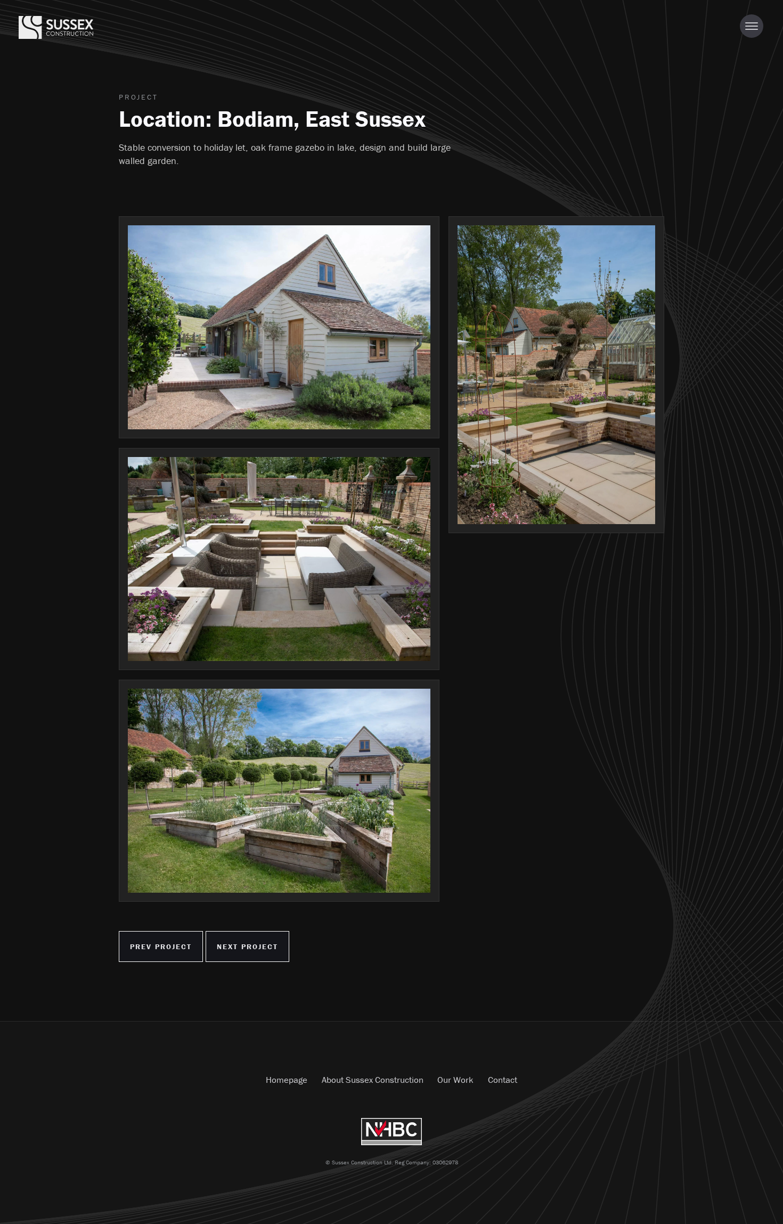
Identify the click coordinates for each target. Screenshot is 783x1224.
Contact (502, 1080)
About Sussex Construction (372, 1080)
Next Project (247, 946)
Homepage (286, 1080)
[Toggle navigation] (751, 26)
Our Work (455, 1080)
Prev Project (161, 946)
